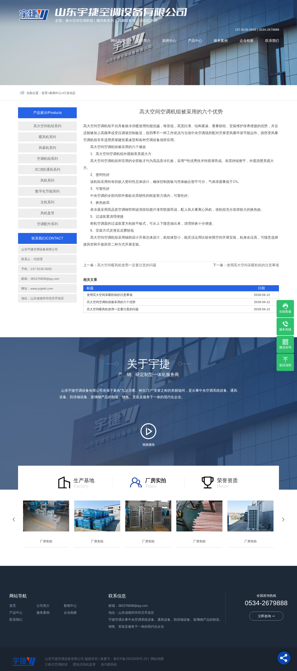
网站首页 (118, 40)
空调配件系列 (47, 224)
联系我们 (272, 40)
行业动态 (69, 93)
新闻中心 (169, 40)
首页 (45, 93)
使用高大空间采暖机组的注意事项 (253, 265)
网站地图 (157, 659)
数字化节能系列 (47, 191)
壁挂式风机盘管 (84, 664)
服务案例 (221, 40)
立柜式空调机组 (56, 664)
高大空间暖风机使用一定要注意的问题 (126, 265)
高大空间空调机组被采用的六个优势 (111, 302)
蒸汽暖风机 (109, 664)
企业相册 (247, 40)
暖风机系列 (47, 137)
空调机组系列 (47, 158)
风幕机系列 (47, 148)
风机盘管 (47, 213)
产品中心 (195, 40)
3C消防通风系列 (47, 169)
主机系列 (47, 202)
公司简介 (143, 40)
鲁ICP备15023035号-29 (130, 659)
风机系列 (47, 180)
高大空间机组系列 (47, 126)
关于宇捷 (148, 367)
